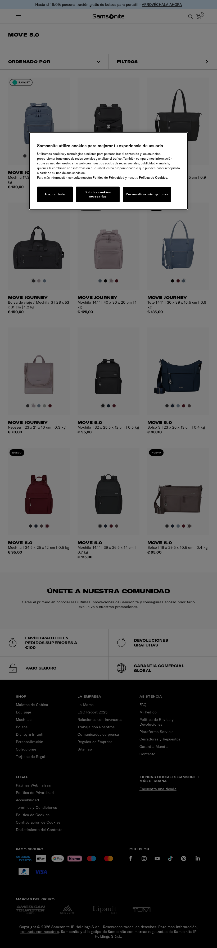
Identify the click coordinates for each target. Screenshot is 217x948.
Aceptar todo (54, 194)
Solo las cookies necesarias (98, 194)
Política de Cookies (153, 177)
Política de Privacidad (108, 177)
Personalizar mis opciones (147, 194)
